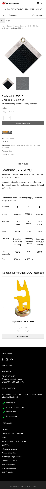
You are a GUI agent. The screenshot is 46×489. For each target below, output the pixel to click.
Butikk (9, 26)
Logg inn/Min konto (10, 15)
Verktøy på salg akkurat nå (12, 457)
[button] (4, 55)
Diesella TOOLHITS (9, 461)
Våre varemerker (8, 464)
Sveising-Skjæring (19, 26)
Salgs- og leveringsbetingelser (14, 441)
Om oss (5, 430)
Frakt (4, 437)
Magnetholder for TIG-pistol (23, 322)
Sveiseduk (5, 28)
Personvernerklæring (10, 453)
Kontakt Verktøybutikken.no (12, 434)
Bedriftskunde (7, 472)
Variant (4, 108)
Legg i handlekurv (23, 123)
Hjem (3, 26)
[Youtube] (11, 359)
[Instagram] (7, 359)
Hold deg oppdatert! (10, 468)
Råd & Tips (6, 445)
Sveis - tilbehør (33, 26)
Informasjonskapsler (10, 449)
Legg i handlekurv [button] (23, 336)
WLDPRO (10, 155)
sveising (8, 151)
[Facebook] (3, 359)
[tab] (23, 164)
